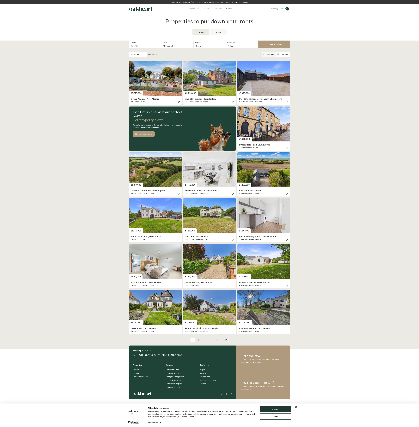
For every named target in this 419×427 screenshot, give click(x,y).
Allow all (275, 409)
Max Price (198, 42)
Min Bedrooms (231, 42)
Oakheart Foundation (207, 380)
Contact (229, 9)
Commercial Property (174, 384)
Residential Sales (172, 370)
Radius (165, 42)
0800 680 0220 (146, 354)
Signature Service (172, 373)
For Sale (201, 32)
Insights (202, 370)
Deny (276, 416)
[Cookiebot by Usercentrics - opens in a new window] (133, 422)
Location (133, 42)
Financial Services (173, 387)
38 (226, 340)
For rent (136, 373)
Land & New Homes (173, 380)
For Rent (218, 32)
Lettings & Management (175, 377)
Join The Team (204, 377)
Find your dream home (143, 134)
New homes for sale (140, 377)
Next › (232, 340)
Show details (153, 423)
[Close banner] (296, 407)
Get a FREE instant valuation (237, 2)
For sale (136, 370)
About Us (202, 373)
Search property (275, 44)
